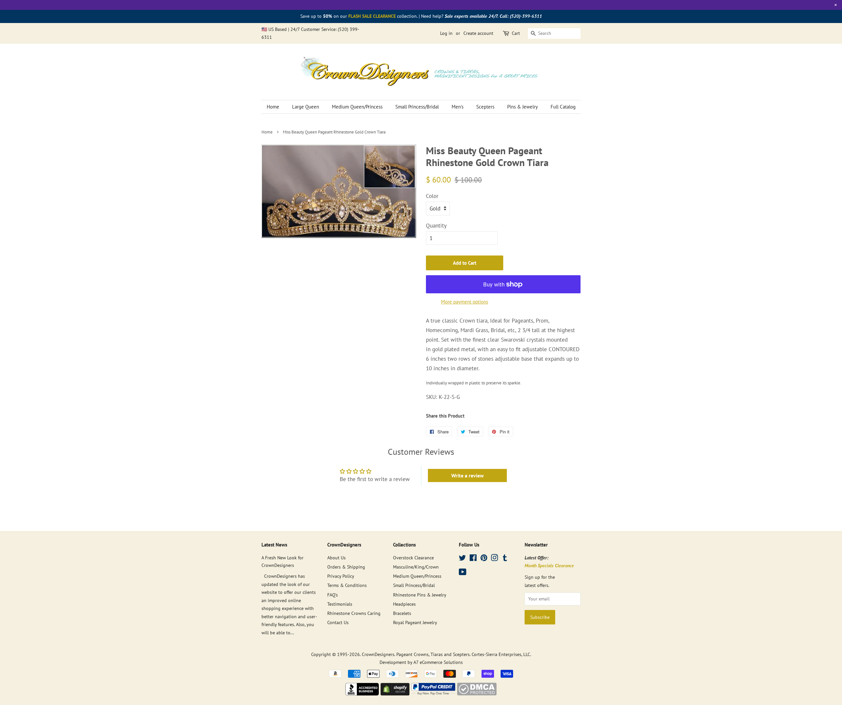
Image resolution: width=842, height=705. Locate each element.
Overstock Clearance (413, 557)
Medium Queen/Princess (357, 107)
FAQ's (332, 595)
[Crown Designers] (362, 693)
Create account (478, 33)
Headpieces (404, 604)
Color (432, 196)
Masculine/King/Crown (416, 567)
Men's (457, 107)
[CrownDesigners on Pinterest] (483, 559)
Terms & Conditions (347, 585)
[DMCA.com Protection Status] (477, 693)
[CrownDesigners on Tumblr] (504, 559)
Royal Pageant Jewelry (415, 622)
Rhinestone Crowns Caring (354, 613)
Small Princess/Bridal (417, 107)
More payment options (464, 302)
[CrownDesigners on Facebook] (473, 559)
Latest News (274, 545)
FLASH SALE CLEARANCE (372, 16)
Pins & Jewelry (522, 107)
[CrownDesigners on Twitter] (462, 559)
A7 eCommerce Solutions (438, 662)
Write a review (467, 475)
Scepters (485, 107)
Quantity (436, 225)
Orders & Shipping (346, 567)
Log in (446, 33)
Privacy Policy (340, 576)
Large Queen (305, 107)
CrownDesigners (378, 654)
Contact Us (338, 622)
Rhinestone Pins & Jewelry (419, 595)
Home (273, 107)
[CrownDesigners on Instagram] (494, 559)
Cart (516, 33)
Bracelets (402, 613)
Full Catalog (563, 107)
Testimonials (339, 604)
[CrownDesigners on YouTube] (462, 573)
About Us (336, 557)
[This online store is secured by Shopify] (395, 693)
